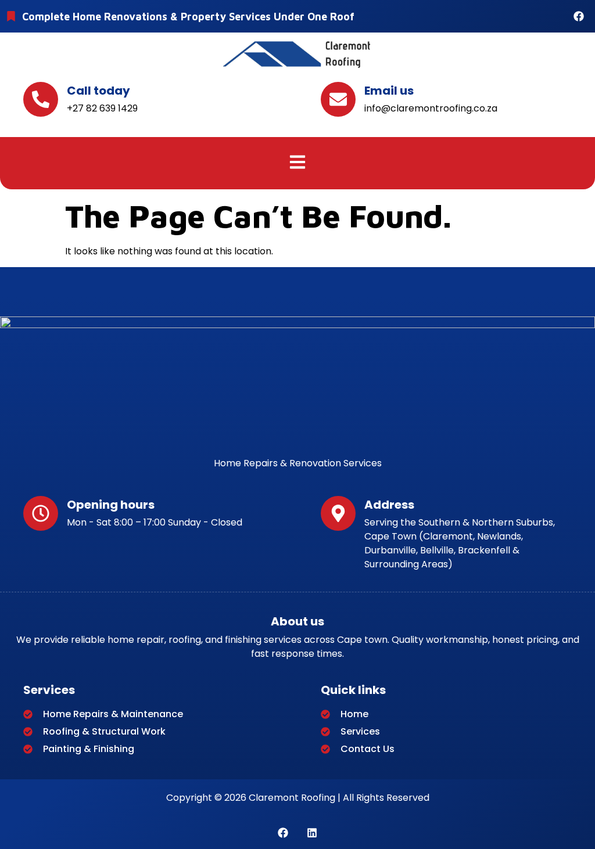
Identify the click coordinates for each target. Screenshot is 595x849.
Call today (98, 90)
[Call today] (40, 99)
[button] (298, 163)
